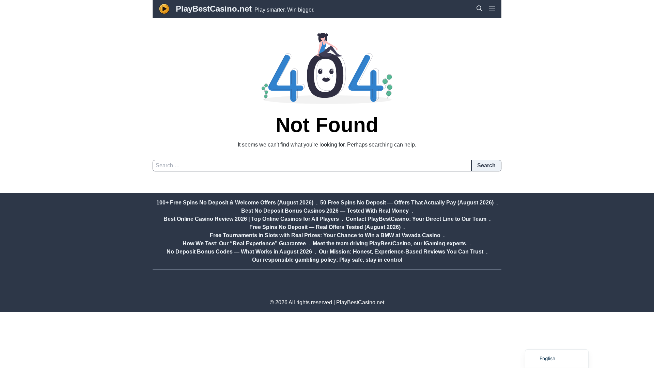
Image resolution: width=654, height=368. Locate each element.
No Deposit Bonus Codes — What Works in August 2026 (239, 252)
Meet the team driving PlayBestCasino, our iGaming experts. (390, 243)
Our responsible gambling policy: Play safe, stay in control (327, 260)
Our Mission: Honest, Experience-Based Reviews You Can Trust (401, 252)
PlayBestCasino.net (214, 8)
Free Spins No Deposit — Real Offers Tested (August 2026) (325, 227)
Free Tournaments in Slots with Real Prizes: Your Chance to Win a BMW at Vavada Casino (325, 235)
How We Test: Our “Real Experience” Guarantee (244, 243)
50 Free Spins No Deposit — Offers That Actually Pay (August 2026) (407, 202)
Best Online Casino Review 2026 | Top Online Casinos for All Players (251, 219)
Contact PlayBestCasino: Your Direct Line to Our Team (416, 219)
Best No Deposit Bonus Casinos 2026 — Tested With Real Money (325, 211)
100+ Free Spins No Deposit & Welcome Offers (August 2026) (234, 202)
